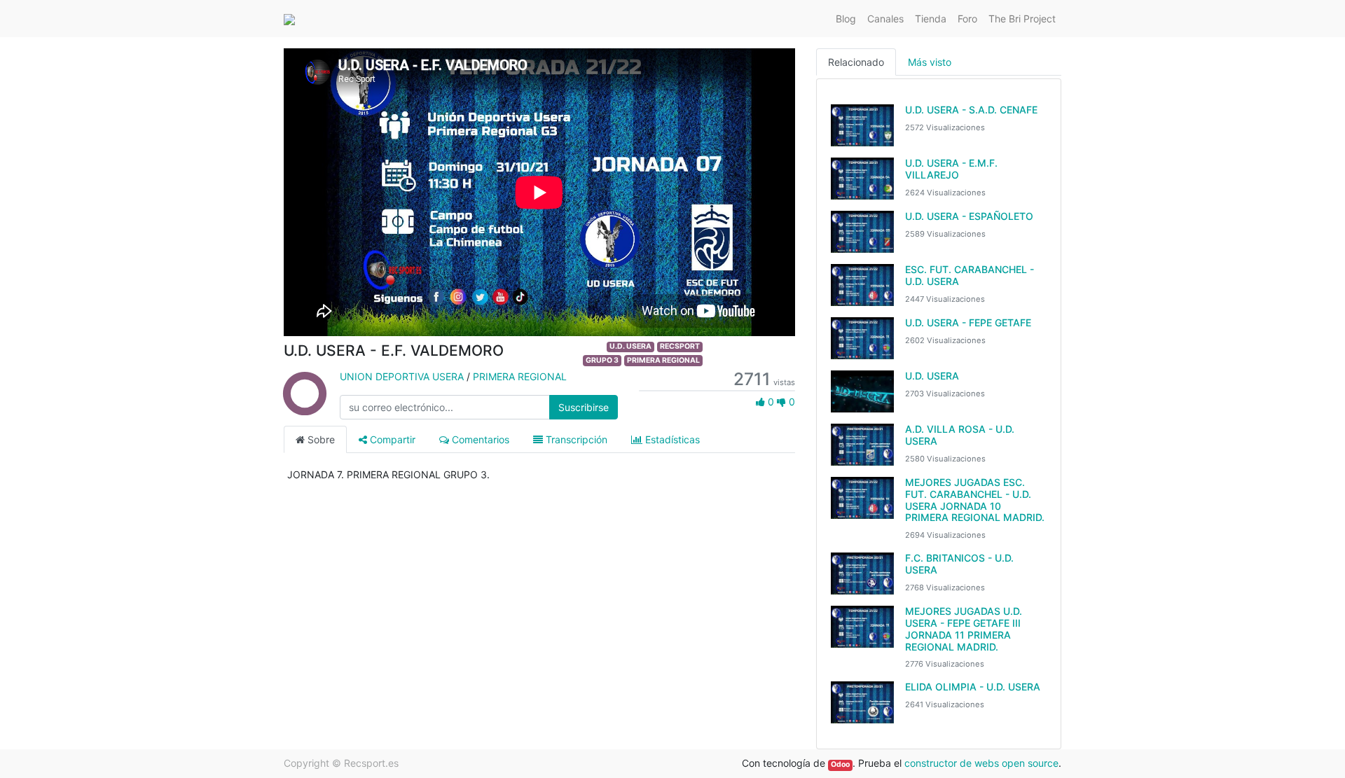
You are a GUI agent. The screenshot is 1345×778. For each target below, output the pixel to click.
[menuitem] (846, 19)
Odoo (840, 764)
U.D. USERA (630, 346)
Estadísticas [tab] (671, 439)
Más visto (929, 62)
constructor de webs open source (981, 763)
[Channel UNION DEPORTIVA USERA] (305, 407)
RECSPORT (680, 346)
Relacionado (856, 62)
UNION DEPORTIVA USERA (402, 376)
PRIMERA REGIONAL (663, 360)
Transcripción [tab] (575, 439)
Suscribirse (583, 407)
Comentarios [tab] (479, 439)
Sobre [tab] (320, 439)
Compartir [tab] (391, 439)
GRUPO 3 (602, 360)
